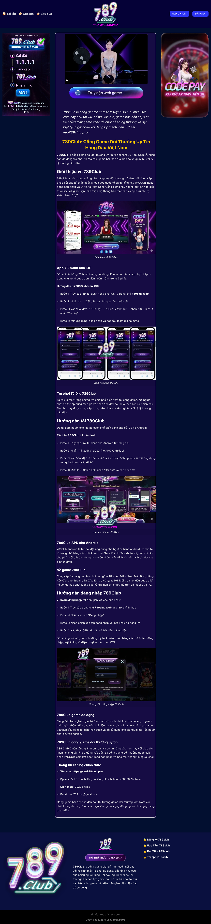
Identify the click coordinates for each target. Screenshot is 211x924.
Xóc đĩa (28, 13)
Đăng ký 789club (158, 839)
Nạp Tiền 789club (158, 845)
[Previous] (8, 75)
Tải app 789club (157, 857)
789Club (62, 154)
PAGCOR (140, 182)
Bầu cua (46, 13)
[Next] (45, 75)
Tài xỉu (11, 13)
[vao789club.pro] (105, 14)
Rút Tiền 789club (158, 851)
